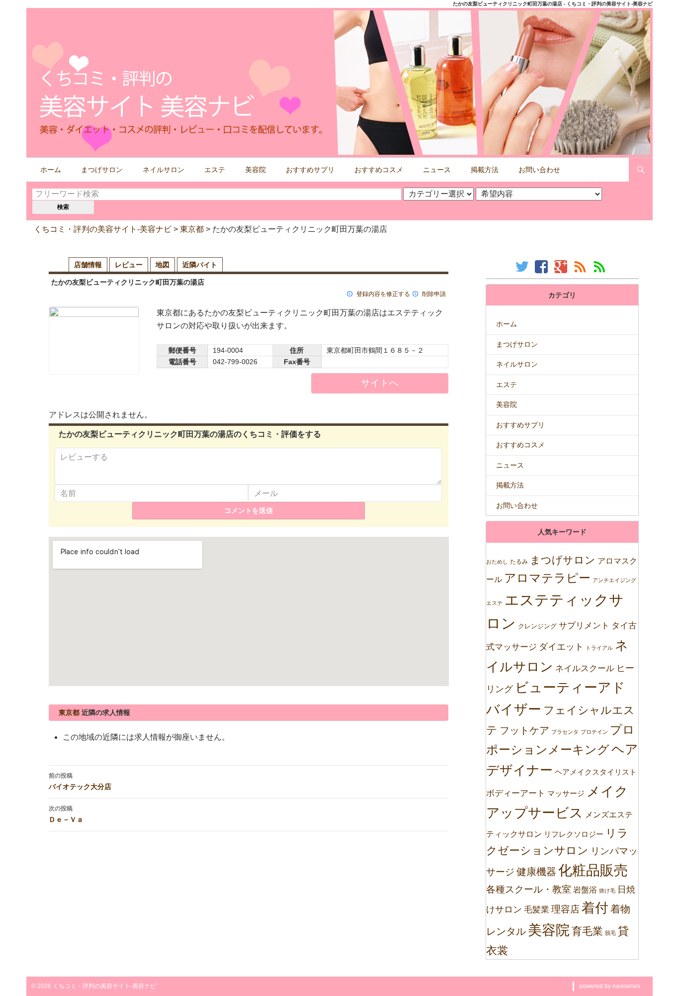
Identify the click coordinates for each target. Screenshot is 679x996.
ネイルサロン (163, 170)
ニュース (437, 170)
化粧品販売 (593, 870)
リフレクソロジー (573, 834)
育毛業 (587, 931)
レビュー (129, 265)
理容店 (565, 909)
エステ (214, 170)
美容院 (255, 170)
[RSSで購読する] (581, 266)
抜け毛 (607, 891)
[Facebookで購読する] (542, 266)
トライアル (599, 648)
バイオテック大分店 (80, 781)
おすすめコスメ (378, 170)
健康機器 (536, 871)
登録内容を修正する (383, 294)
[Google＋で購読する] (562, 266)
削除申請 (434, 294)
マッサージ (566, 793)
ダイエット (561, 647)
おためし (497, 562)
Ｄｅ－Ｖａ (66, 814)
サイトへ (380, 383)
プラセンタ (565, 732)
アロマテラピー (547, 578)
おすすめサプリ (310, 170)
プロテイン (594, 732)
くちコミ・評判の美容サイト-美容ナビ (102, 229)
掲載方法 (485, 170)
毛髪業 (536, 909)
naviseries (626, 986)
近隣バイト (199, 265)
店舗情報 (88, 265)
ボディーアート (515, 793)
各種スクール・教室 (528, 889)
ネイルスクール (584, 668)
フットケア (524, 730)
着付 (595, 907)
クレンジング (537, 626)
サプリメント (584, 625)
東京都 (192, 229)
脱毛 (610, 933)
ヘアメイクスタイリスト (596, 772)
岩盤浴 (585, 889)
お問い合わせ (539, 170)
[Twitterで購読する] (523, 266)
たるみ (519, 561)
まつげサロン (102, 170)
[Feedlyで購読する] (600, 266)
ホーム (50, 170)
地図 (163, 265)
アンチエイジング (614, 580)
